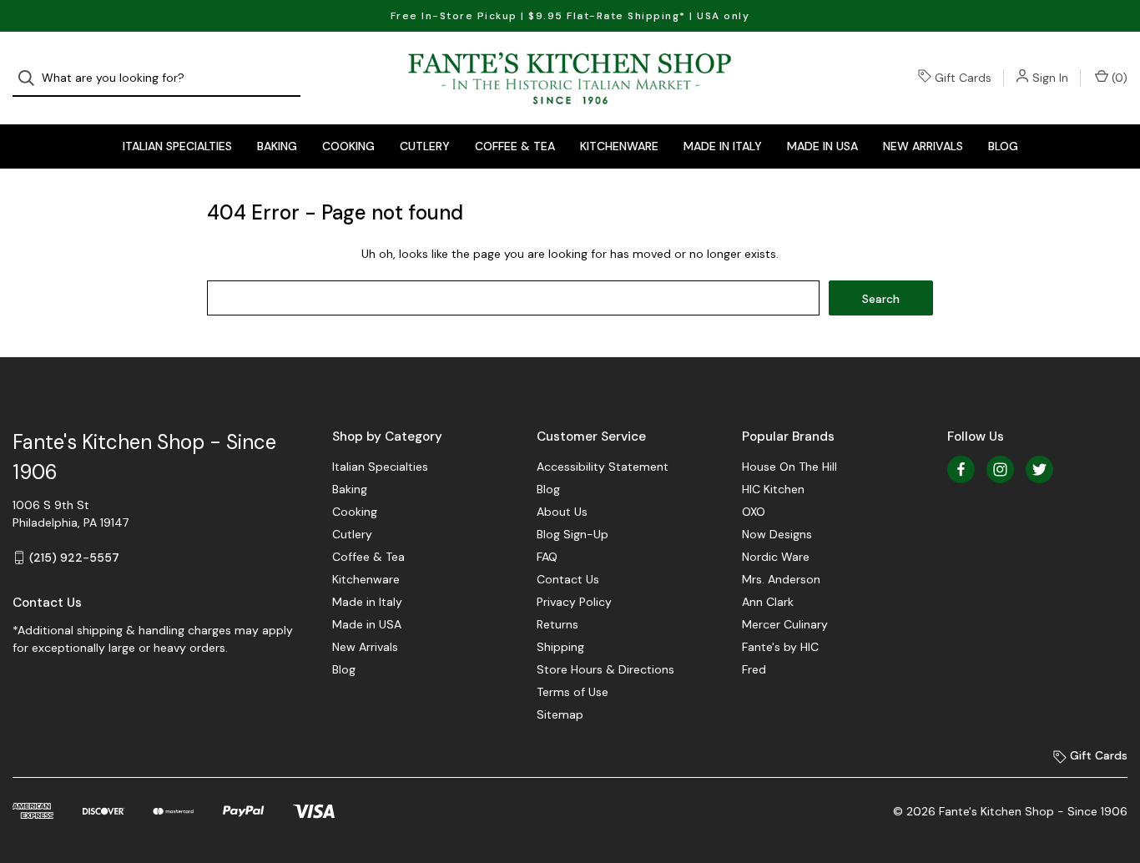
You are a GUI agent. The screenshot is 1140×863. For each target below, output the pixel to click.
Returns (557, 624)
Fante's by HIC (780, 646)
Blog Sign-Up (572, 534)
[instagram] (1000, 469)
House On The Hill (789, 466)
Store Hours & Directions (605, 669)
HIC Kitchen (773, 489)
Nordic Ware (776, 556)
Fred (754, 669)
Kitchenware (619, 146)
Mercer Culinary (785, 624)
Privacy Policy (574, 601)
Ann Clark (768, 601)
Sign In (1050, 77)
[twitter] (1039, 469)
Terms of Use (572, 691)
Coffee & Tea (515, 146)
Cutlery (425, 146)
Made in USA (822, 146)
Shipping (560, 646)
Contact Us (568, 579)
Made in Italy (722, 146)
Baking (277, 146)
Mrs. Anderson (781, 579)
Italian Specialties (177, 146)
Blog (1003, 146)
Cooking (348, 146)
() (1117, 77)
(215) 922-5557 (74, 557)
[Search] (31, 78)
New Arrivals (923, 146)
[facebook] (961, 469)
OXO (753, 511)
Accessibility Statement (602, 466)
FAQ (547, 556)
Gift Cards (963, 77)
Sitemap (560, 714)
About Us (562, 511)
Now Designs (777, 534)
